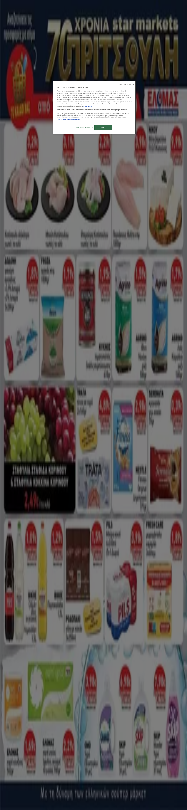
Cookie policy (87, 106)
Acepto (102, 128)
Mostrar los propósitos (84, 127)
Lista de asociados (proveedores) (68, 119)
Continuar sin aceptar (126, 84)
